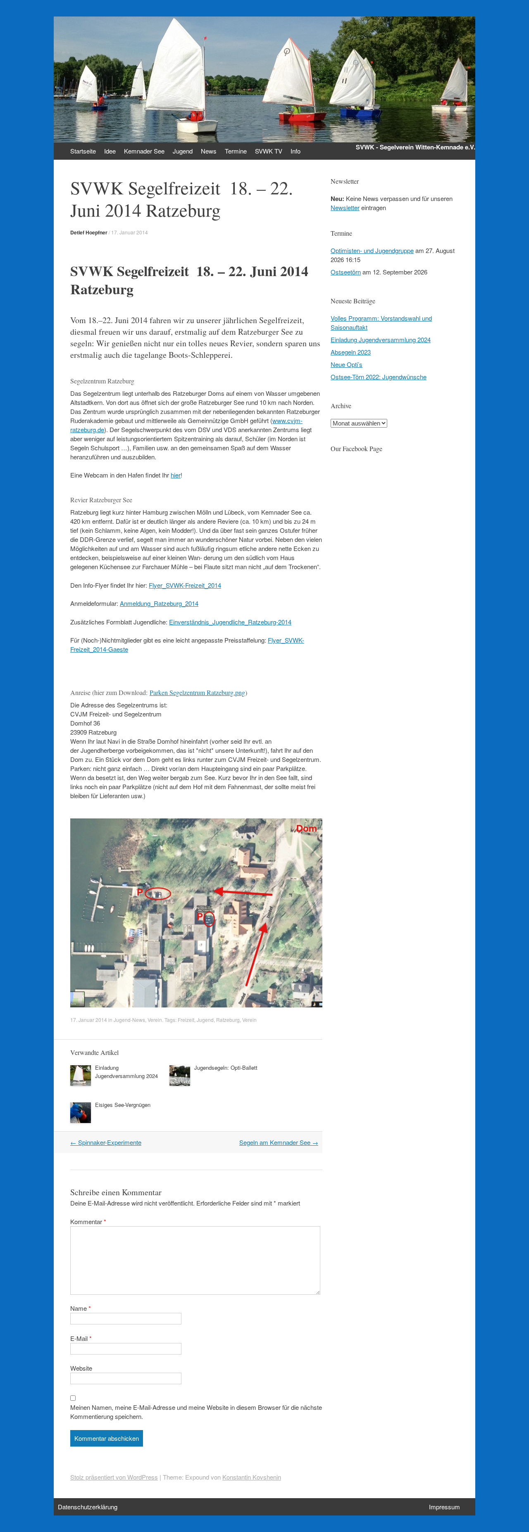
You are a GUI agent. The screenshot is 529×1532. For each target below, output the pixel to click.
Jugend (205, 1019)
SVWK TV (268, 151)
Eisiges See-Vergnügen (122, 1105)
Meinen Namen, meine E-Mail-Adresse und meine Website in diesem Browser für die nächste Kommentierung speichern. (196, 1412)
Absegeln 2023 (351, 352)
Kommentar (88, 1221)
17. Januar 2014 (129, 232)
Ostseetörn (346, 271)
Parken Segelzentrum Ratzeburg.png (197, 692)
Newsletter (345, 207)
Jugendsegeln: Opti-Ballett (225, 1067)
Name (80, 1308)
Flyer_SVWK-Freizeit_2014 (185, 585)
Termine (236, 151)
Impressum (444, 1506)
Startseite (83, 151)
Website (81, 1368)
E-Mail (81, 1338)
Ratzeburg (228, 1019)
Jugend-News (129, 1019)
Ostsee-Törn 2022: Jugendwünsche (379, 376)
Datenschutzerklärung (87, 1506)
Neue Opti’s (346, 364)
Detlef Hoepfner (88, 232)
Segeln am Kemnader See (278, 1142)
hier (176, 474)
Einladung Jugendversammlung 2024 (126, 1072)
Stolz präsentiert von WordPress (114, 1477)
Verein (155, 1019)
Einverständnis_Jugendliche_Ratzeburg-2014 (230, 621)
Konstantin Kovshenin (251, 1477)
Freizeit (186, 1019)
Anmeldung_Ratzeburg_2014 (159, 603)
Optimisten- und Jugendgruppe (372, 250)
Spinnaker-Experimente (105, 1142)
